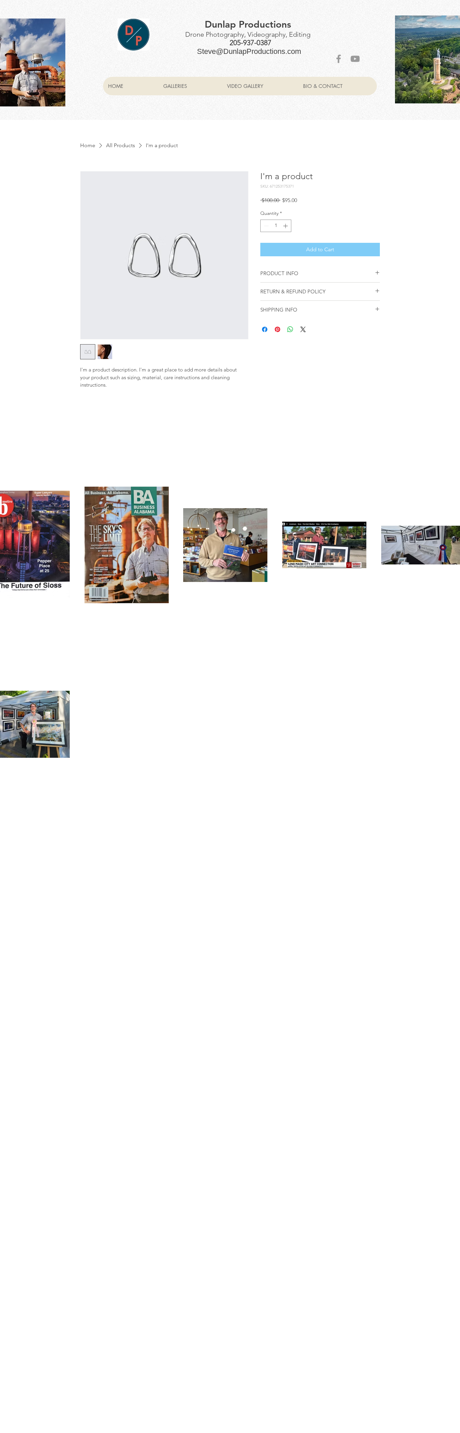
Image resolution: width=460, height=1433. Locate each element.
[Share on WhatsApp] (290, 329)
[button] (190, 86)
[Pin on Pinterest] (277, 329)
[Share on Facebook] (265, 329)
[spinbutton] (276, 226)
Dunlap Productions (248, 24)
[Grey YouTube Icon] (355, 58)
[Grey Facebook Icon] (338, 58)
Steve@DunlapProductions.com (249, 51)
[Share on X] (303, 329)
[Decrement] (265, 226)
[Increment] (286, 226)
